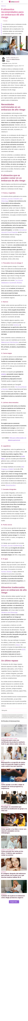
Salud (2, 760)
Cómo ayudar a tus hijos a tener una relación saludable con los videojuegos (13, 831)
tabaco (18, 645)
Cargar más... (14, 902)
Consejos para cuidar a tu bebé (9, 738)
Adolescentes (5, 827)
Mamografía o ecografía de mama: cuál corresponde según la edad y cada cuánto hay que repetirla (13, 764)
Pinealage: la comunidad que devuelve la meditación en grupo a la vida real (14, 808)
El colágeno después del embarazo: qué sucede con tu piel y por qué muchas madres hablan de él (13, 875)
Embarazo (3, 5)
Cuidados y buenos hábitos (8, 849)
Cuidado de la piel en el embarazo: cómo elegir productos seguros (13, 896)
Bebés (2, 783)
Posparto (3, 871)
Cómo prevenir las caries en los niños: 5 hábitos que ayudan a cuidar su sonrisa (12, 853)
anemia (3, 374)
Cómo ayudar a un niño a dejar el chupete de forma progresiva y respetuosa (12, 786)
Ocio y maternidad (6, 805)
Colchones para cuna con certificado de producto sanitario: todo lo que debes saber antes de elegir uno (13, 742)
